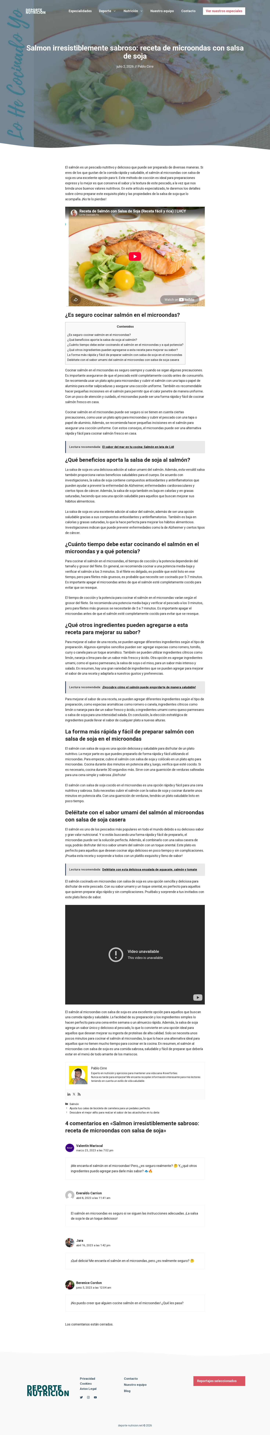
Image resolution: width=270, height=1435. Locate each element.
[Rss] (79, 1094)
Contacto (188, 11)
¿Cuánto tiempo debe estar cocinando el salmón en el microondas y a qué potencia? (125, 345)
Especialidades (80, 11)
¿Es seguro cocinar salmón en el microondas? (99, 335)
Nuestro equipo (162, 11)
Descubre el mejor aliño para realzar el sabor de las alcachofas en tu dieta (114, 1112)
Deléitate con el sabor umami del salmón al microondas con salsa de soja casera (123, 360)
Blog (127, 1391)
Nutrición (131, 11)
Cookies (86, 1383)
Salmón (74, 1104)
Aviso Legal (88, 1389)
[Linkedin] (69, 1094)
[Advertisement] (135, 97)
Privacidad (87, 1378)
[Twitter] (74, 1094)
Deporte (105, 11)
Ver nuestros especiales (224, 11)
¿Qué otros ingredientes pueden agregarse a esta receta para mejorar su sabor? (122, 350)
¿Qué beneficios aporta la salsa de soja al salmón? (102, 340)
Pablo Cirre (146, 66)
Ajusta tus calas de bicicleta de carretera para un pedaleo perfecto (110, 1108)
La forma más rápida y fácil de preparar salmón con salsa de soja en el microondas (124, 355)
